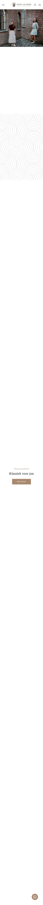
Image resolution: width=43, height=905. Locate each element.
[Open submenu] (3, 5)
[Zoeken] (35, 5)
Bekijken (21, 482)
